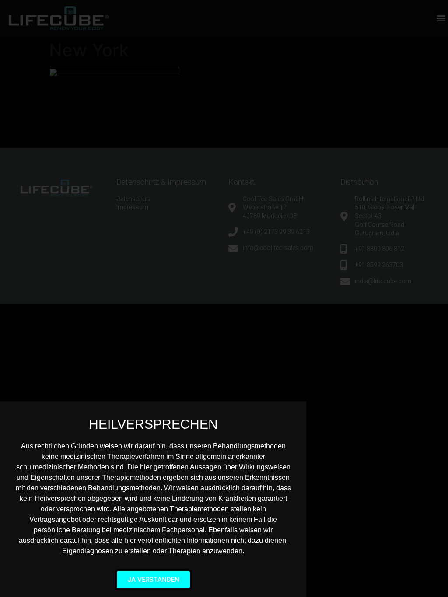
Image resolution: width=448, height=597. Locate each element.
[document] (224, 298)
